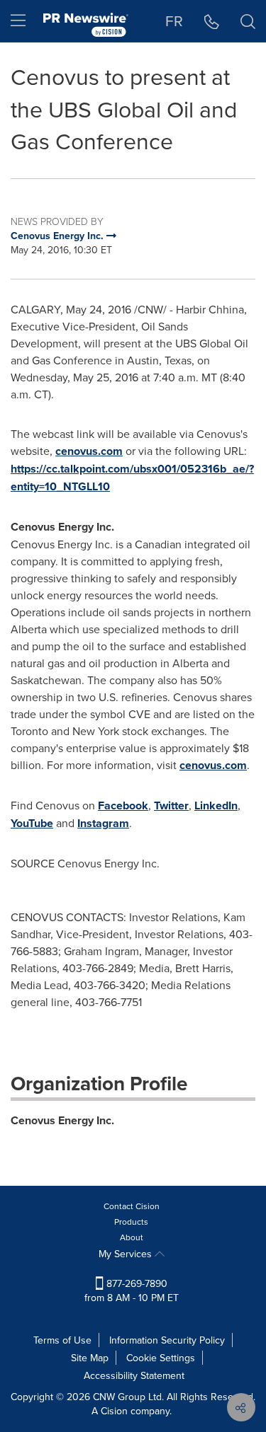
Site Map (90, 1358)
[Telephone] (212, 21)
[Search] (248, 21)
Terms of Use (62, 1340)
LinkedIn (216, 805)
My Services (127, 1254)
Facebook (123, 805)
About (131, 1237)
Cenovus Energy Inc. (62, 1120)
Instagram (103, 823)
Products (131, 1222)
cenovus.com (89, 451)
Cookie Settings (160, 1358)
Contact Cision (132, 1206)
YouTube (32, 823)
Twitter (171, 805)
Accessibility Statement (134, 1375)
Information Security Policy (167, 1340)
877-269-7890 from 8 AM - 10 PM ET (131, 1290)
